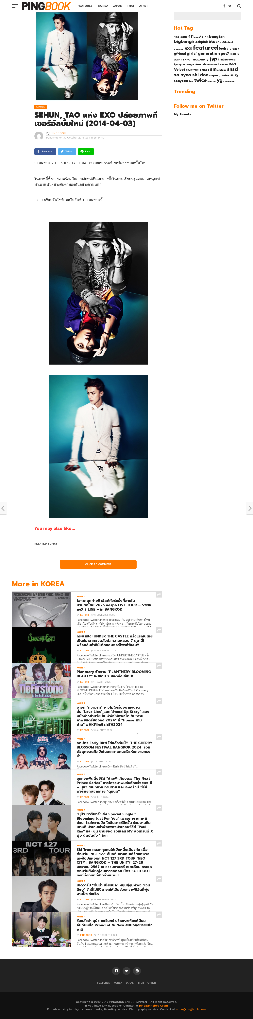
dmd (230, 42)
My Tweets (182, 114)
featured (205, 47)
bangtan (217, 36)
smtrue (222, 70)
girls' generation (203, 53)
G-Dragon (233, 49)
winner (211, 81)
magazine (193, 64)
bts (212, 41)
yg (220, 80)
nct (216, 64)
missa (206, 64)
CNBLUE (221, 42)
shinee (204, 70)
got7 (225, 53)
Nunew (224, 64)
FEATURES (85, 6)
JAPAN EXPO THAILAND (189, 59)
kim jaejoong (227, 59)
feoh (222, 48)
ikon (233, 54)
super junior (219, 75)
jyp (213, 58)
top (191, 81)
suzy (234, 75)
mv (212, 64)
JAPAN (117, 6)
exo (188, 48)
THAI (130, 6)
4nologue (181, 37)
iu (238, 54)
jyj (208, 59)
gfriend (180, 53)
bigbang (183, 41)
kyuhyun (179, 64)
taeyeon (181, 80)
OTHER (143, 6)
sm (213, 69)
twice (200, 80)
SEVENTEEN (192, 70)
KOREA (103, 6)
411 (191, 36)
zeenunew (229, 81)
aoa (196, 37)
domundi (179, 48)
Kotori (84, 615)
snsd (232, 69)
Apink (204, 36)
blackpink (200, 42)
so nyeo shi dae (191, 75)
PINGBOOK (58, 133)
